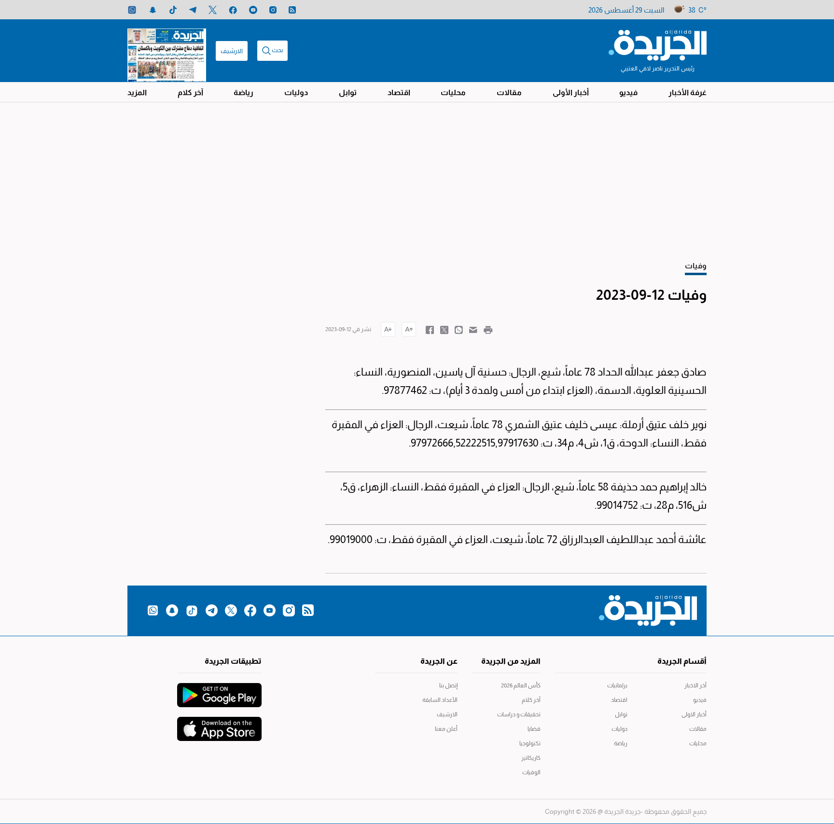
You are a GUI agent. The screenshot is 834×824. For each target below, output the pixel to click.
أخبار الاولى (694, 714)
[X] (212, 9)
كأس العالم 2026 (521, 685)
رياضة (243, 92)
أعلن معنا (446, 729)
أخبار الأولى (571, 92)
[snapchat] (153, 9)
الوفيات (531, 772)
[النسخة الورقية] (166, 51)
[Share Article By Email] (473, 329)
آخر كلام (190, 92)
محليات (453, 92)
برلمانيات (617, 685)
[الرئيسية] (658, 44)
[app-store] (219, 724)
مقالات (509, 92)
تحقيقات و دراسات (519, 714)
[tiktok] (173, 9)
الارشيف (232, 51)
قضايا (534, 729)
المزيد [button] (137, 92)
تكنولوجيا (530, 743)
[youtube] (253, 9)
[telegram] (192, 9)
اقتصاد (399, 92)
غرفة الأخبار (687, 92)
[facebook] (233, 9)
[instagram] (273, 9)
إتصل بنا (448, 685)
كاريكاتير (531, 757)
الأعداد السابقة (440, 700)
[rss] (292, 9)
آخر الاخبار (695, 685)
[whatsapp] (132, 9)
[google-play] (219, 690)
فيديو (628, 92)
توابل (348, 92)
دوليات (296, 92)
